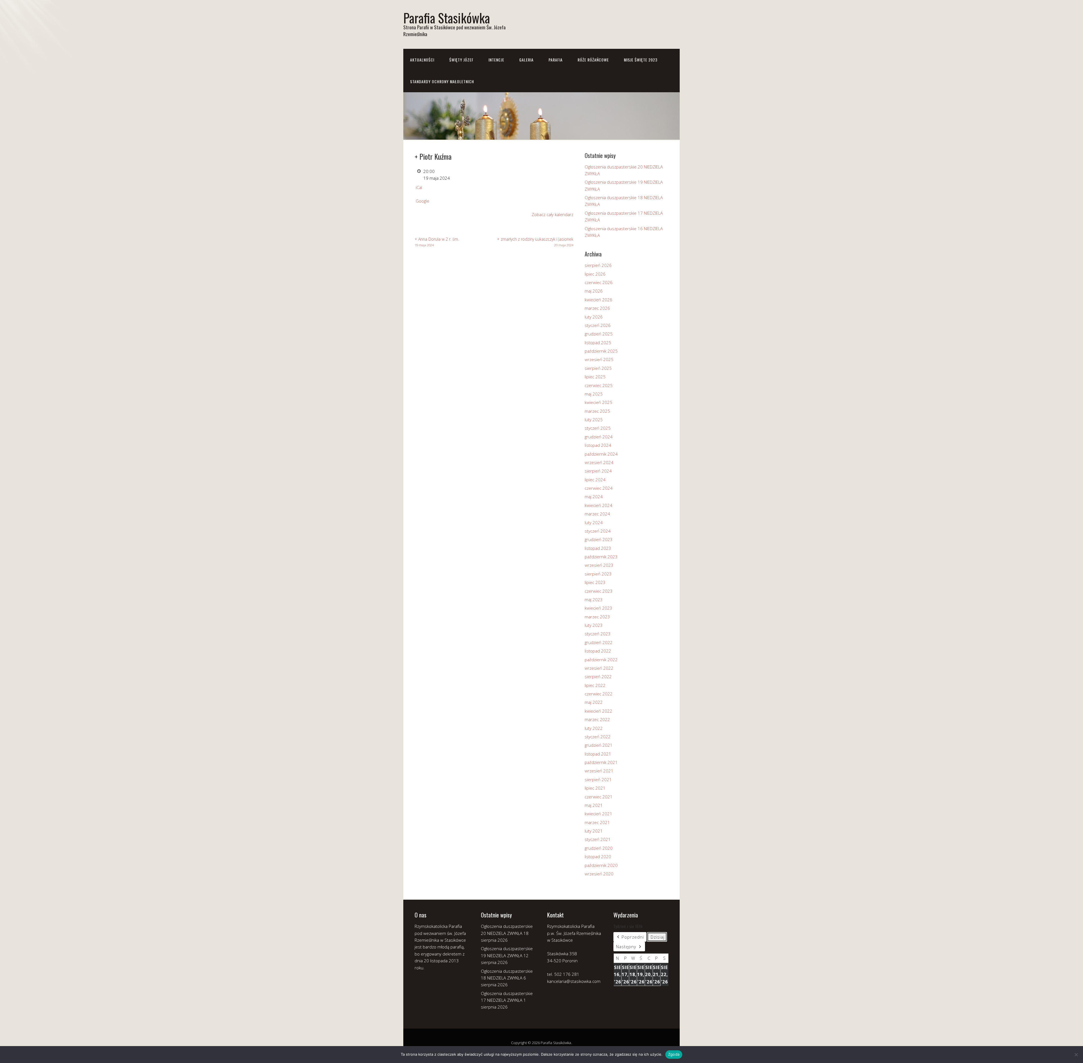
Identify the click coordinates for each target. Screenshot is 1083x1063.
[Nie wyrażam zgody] (1076, 1054)
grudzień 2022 (599, 642)
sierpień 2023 (598, 574)
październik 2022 (601, 659)
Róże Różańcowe (593, 60)
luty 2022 (594, 728)
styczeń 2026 (598, 325)
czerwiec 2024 (599, 488)
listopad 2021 (598, 754)
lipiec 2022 (595, 685)
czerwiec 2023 (599, 591)
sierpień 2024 (598, 471)
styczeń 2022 (598, 736)
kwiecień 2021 (598, 813)
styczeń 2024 (598, 531)
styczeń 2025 (598, 428)
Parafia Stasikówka (446, 17)
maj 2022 (594, 702)
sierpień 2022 (598, 676)
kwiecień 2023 (598, 608)
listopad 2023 (598, 548)
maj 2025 (594, 394)
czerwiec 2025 (599, 385)
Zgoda (673, 1054)
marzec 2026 (597, 308)
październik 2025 (601, 351)
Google (422, 201)
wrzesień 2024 (599, 462)
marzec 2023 (597, 617)
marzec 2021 (597, 822)
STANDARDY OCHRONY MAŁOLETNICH (442, 81)
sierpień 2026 (598, 265)
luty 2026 (594, 317)
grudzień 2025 (599, 334)
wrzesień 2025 (599, 359)
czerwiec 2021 (599, 797)
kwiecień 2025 (598, 402)
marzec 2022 (597, 719)
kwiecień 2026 (598, 299)
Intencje (496, 60)
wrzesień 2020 (599, 874)
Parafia (556, 60)
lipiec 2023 (595, 582)
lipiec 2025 (595, 376)
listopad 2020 (598, 856)
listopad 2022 (598, 651)
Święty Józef (461, 60)
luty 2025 (594, 419)
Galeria (526, 60)
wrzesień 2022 (599, 668)
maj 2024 (594, 496)
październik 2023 (601, 556)
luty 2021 (594, 831)
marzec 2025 (597, 411)
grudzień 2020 (599, 848)
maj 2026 (594, 291)
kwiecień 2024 (598, 505)
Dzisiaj (657, 937)
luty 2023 (594, 625)
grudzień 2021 (599, 745)
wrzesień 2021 (599, 771)
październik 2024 (601, 454)
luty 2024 (594, 522)
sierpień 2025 (598, 368)
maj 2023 (594, 599)
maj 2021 (594, 805)
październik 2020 (601, 865)
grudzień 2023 (599, 539)
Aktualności (422, 60)
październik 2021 (601, 762)
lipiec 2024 (595, 479)
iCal (419, 187)
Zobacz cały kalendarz (552, 214)
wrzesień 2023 (599, 565)
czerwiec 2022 (599, 694)
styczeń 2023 (598, 633)
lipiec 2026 (595, 274)
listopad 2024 (598, 445)
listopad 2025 (598, 342)
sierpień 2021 (598, 779)
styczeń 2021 (598, 839)
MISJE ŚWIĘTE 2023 (640, 60)
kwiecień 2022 (598, 711)
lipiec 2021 (595, 788)
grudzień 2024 (599, 437)
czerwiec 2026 (599, 282)
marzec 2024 (597, 514)
